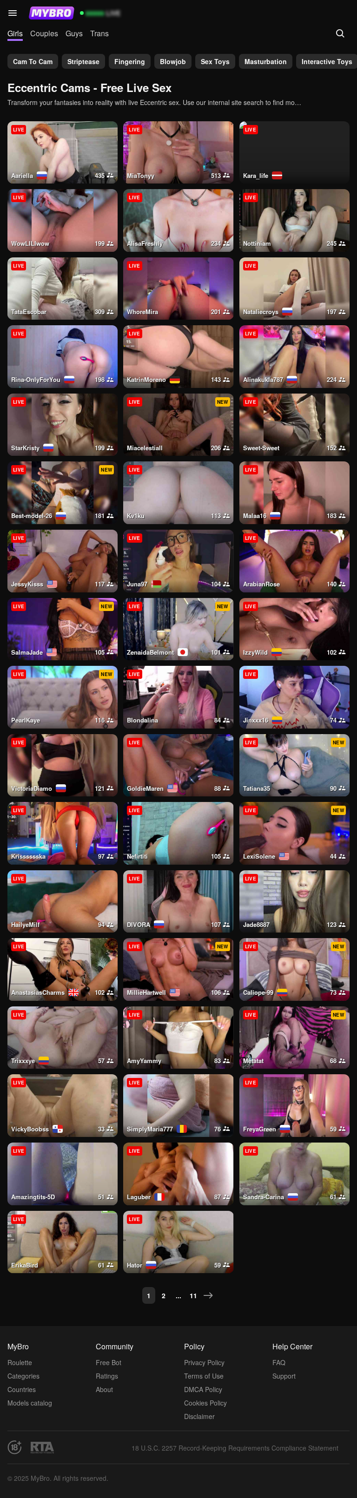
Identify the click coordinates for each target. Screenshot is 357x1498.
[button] (12, 13)
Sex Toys (215, 61)
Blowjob (173, 61)
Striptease (83, 61)
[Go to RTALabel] (42, 1447)
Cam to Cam (33, 61)
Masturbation (266, 61)
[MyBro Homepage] (51, 13)
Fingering (129, 61)
